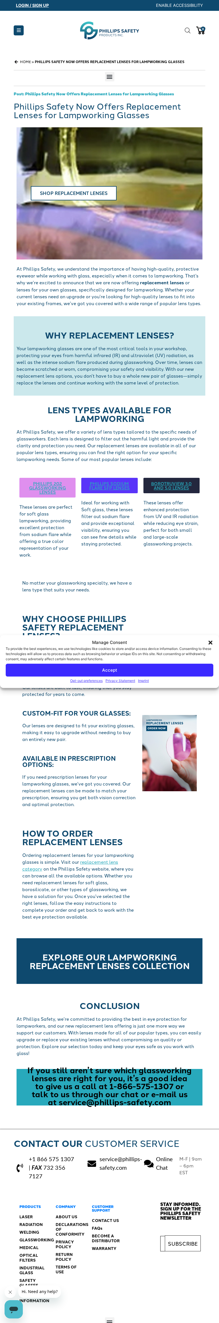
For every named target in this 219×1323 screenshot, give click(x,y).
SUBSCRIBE (183, 1243)
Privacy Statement (120, 680)
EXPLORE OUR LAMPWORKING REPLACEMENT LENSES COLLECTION (110, 961)
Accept (109, 670)
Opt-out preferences (86, 680)
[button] (210, 642)
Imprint (143, 680)
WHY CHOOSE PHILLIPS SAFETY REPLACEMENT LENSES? (74, 627)
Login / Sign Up (32, 5)
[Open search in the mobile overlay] (187, 30)
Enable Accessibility (179, 5)
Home (25, 61)
